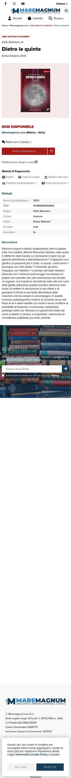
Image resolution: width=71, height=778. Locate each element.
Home (5, 25)
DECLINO (21, 767)
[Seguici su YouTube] (23, 3)
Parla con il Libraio (17, 142)
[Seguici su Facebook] (5, 3)
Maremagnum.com (19, 25)
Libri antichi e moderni (41, 25)
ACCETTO (50, 767)
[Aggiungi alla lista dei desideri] (51, 151)
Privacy (55, 375)
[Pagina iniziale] (35, 11)
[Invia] (65, 369)
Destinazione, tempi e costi (18, 162)
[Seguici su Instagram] (14, 3)
